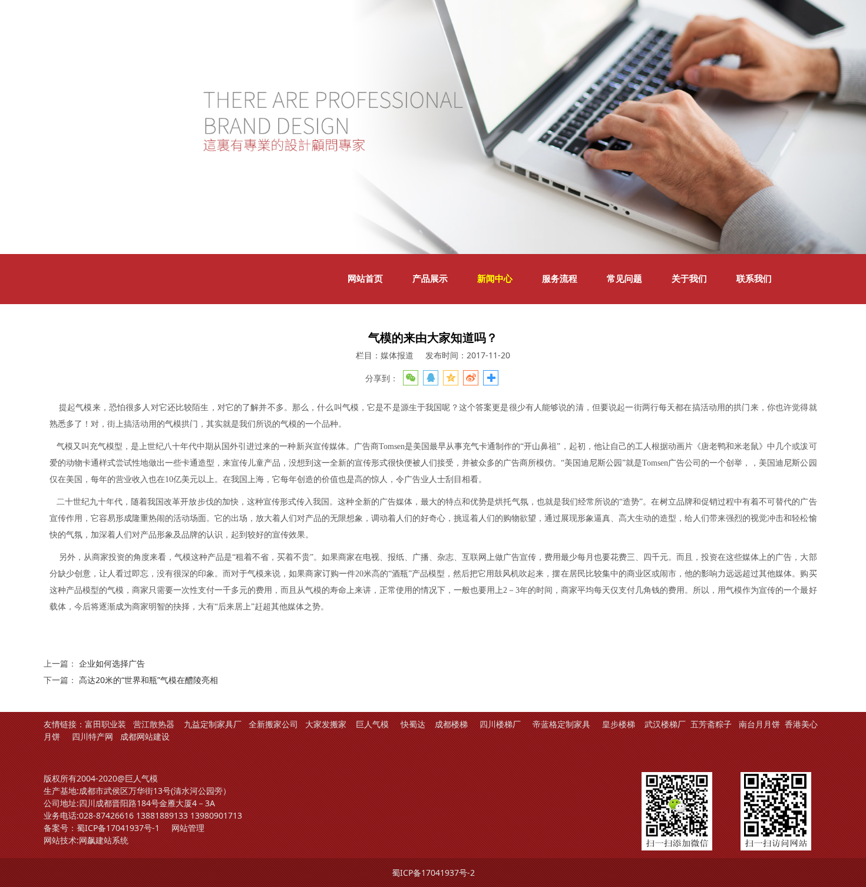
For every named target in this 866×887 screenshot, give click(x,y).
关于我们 (689, 278)
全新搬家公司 (273, 724)
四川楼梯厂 (500, 724)
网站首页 (365, 278)
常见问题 (624, 278)
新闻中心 (495, 278)
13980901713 (216, 815)
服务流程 (559, 278)
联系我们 (754, 278)
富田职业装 (105, 724)
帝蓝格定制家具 (561, 724)
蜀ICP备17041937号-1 (118, 827)
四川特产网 (91, 736)
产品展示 (430, 278)
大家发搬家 (325, 724)
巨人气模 (373, 724)
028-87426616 (106, 815)
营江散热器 (153, 724)
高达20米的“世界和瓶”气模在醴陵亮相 (148, 679)
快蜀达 (413, 724)
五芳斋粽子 (711, 724)
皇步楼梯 (618, 724)
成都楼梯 (450, 724)
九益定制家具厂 (213, 724)
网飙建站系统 (103, 840)
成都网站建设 (145, 736)
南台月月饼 (759, 724)
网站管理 (187, 827)
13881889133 (162, 815)
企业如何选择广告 (112, 663)
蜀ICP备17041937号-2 (433, 872)
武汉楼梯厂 (665, 724)
